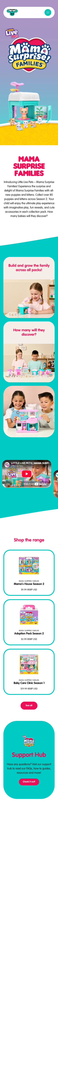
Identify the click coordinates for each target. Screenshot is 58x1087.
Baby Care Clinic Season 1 (29, 683)
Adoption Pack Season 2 (29, 633)
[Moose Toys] (12, 12)
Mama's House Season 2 (29, 584)
